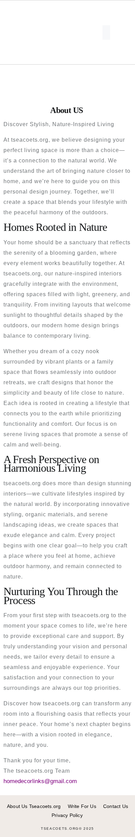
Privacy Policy (67, 815)
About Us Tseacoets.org (34, 806)
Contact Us (115, 806)
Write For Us (82, 806)
